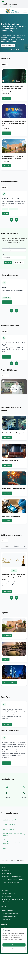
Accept (14, 945)
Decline (14, 949)
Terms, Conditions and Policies (9, 941)
